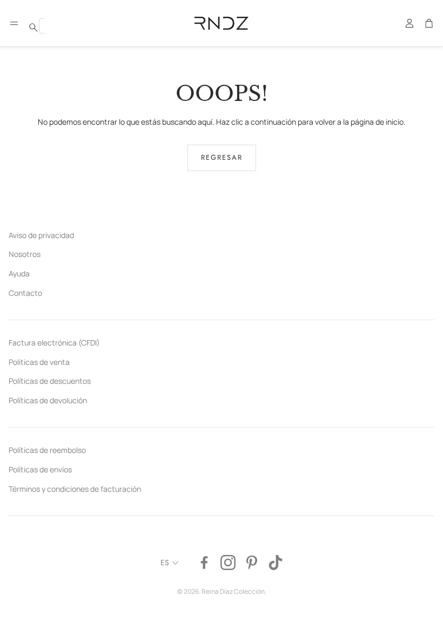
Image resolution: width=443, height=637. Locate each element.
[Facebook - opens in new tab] (204, 562)
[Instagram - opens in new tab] (228, 562)
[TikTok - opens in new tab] (275, 562)
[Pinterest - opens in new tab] (251, 562)
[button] (14, 23)
